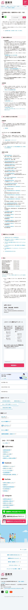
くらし (2, 7)
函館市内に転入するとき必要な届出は (12, 237)
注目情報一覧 (4, 382)
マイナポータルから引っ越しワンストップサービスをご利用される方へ (15, 109)
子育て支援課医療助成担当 (10, 173)
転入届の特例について (9, 101)
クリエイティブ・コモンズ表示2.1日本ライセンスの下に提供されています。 (14, 275)
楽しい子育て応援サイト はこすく (10, 404)
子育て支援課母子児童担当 (10, 167)
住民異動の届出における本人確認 (11, 55)
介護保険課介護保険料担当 (10, 164)
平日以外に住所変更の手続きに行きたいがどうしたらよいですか (15, 243)
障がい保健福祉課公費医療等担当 (11, 183)
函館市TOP (3, 6)
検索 (24, 17)
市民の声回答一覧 (5, 387)
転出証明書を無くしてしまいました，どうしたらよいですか (15, 249)
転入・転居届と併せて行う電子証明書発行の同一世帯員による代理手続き (15, 147)
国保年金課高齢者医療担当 (10, 161)
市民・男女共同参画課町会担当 (10, 177)
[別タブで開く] (3, 17)
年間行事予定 (4, 391)
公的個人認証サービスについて (10, 140)
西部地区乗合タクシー (19, 401)
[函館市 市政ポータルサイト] (7, 2)
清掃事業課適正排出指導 (9, 180)
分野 (18, 6)
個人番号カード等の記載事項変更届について (13, 68)
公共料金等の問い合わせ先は (10, 251)
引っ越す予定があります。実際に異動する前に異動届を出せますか (14, 246)
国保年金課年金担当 (8, 158)
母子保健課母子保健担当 (9, 211)
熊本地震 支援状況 (6, 401)
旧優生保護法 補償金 (7, 407)
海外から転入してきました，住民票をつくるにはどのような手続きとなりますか (15, 240)
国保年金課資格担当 (8, 155)
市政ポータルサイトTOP (11, 6)
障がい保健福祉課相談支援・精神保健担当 (13, 186)
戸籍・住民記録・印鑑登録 (9, 7)
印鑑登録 (6, 128)
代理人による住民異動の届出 (10, 89)
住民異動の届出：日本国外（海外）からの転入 (13, 30)
